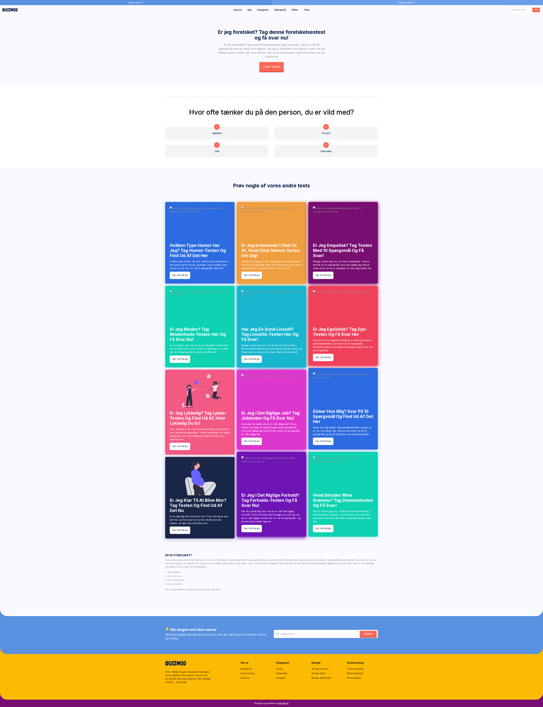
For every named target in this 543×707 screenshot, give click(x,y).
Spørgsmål (280, 9)
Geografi (280, 677)
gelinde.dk (283, 703)
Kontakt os (246, 668)
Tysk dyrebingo (355, 668)
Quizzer (237, 9)
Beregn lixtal (318, 673)
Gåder (294, 9)
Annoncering (248, 673)
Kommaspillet (354, 677)
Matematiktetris (355, 673)
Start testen (271, 66)
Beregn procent (320, 668)
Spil (250, 9)
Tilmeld (368, 634)
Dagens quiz (134, 2)
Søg (536, 10)
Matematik (281, 673)
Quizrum (245, 677)
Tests (307, 9)
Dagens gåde (405, 2)
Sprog (279, 668)
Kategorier (263, 9)
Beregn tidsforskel (321, 677)
